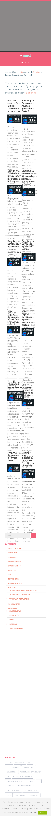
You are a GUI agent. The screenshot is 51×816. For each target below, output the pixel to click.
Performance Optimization (30, 772)
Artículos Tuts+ (14, 548)
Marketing (12, 570)
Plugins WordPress (14, 781)
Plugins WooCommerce (22, 776)
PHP (8, 776)
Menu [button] (27, 62)
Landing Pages (28, 767)
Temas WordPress (15, 583)
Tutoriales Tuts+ (30, 791)
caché (9, 763)
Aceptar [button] (43, 812)
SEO (9, 575)
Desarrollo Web (15, 611)
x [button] (48, 812)
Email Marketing (14, 561)
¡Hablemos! (31, 92)
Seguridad (13, 624)
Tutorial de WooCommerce (19, 595)
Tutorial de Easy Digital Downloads (23, 590)
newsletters (11, 772)
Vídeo (9, 795)
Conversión (20, 763)
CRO (29, 763)
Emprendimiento (14, 566)
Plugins (12, 620)
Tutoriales (12, 588)
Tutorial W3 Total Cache (19, 599)
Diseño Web (12, 553)
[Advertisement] (25, 26)
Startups (10, 786)
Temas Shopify (13, 579)
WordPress (12, 608)
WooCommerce (14, 604)
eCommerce (12, 557)
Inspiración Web (13, 767)
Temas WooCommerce (25, 786)
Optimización (14, 615)
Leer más (32, 812)
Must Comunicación (25, 55)
